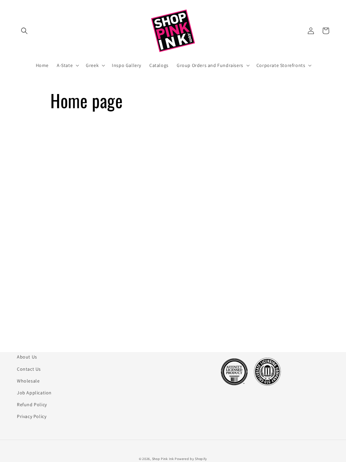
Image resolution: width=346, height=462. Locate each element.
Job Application (34, 393)
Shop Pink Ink (163, 459)
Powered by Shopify (191, 459)
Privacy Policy (31, 416)
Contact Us (29, 369)
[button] (24, 30)
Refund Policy (32, 404)
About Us (27, 357)
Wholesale (28, 381)
